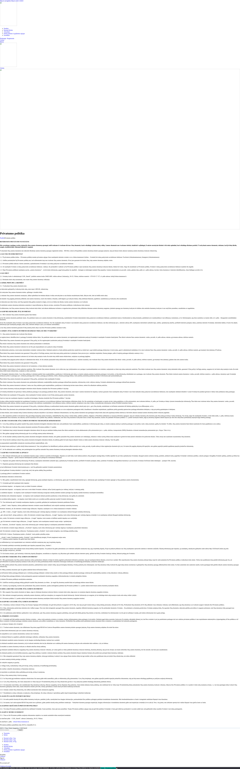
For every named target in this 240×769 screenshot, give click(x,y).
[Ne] (116, 768)
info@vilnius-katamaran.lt (21, 721)
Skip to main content (17, 1)
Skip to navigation (5, 1)
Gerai (102, 768)
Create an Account (5, 766)
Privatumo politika (110, 768)
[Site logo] (8, 25)
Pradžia (2, 238)
